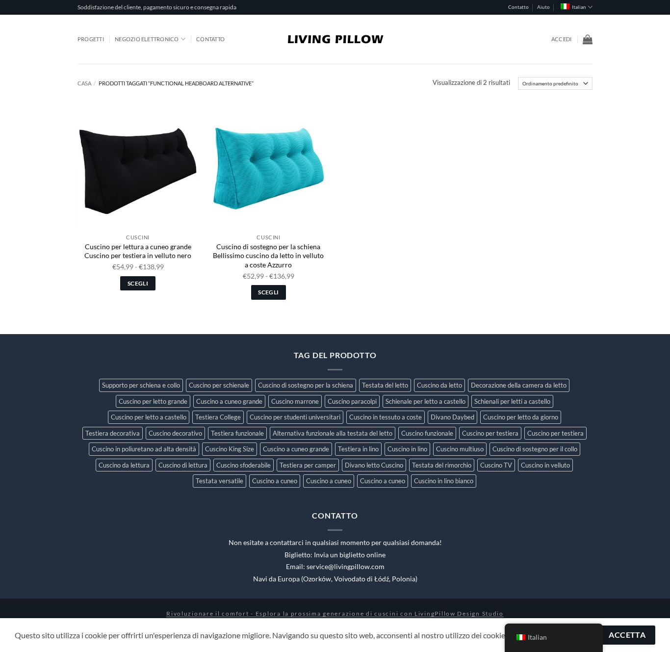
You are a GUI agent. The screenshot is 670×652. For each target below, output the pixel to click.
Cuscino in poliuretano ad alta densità (144, 449)
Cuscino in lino (407, 449)
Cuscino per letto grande (153, 401)
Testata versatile (219, 481)
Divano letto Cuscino (374, 465)
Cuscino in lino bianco (443, 481)
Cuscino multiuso (460, 449)
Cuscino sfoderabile (243, 465)
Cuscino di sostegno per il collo (534, 449)
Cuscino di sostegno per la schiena (305, 385)
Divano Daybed (452, 417)
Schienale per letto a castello (425, 401)
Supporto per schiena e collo (141, 385)
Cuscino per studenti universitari (295, 417)
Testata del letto (385, 385)
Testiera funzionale (237, 433)
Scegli (138, 283)
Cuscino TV (496, 465)
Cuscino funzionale (427, 433)
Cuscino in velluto (545, 465)
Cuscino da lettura (124, 465)
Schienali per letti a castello (512, 401)
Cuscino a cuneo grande (229, 401)
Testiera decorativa (112, 433)
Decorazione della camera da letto (519, 385)
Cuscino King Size (229, 449)
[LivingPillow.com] (335, 39)
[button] (561, 39)
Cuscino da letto (439, 385)
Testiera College (218, 417)
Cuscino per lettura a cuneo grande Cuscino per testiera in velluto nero (137, 251)
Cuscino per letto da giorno (520, 417)
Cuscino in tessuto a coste (385, 417)
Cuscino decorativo (175, 433)
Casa (84, 83)
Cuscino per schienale (219, 385)
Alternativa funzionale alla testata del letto (332, 433)
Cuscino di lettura (182, 465)
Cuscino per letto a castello (148, 417)
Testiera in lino (358, 449)
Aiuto (543, 7)
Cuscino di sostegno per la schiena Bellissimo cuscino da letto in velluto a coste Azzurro (268, 255)
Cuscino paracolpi (352, 401)
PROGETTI (90, 39)
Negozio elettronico (147, 39)
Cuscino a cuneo (274, 481)
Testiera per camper (308, 465)
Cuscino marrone (295, 401)
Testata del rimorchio (441, 465)
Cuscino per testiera (490, 433)
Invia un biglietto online (350, 555)
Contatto (518, 7)
